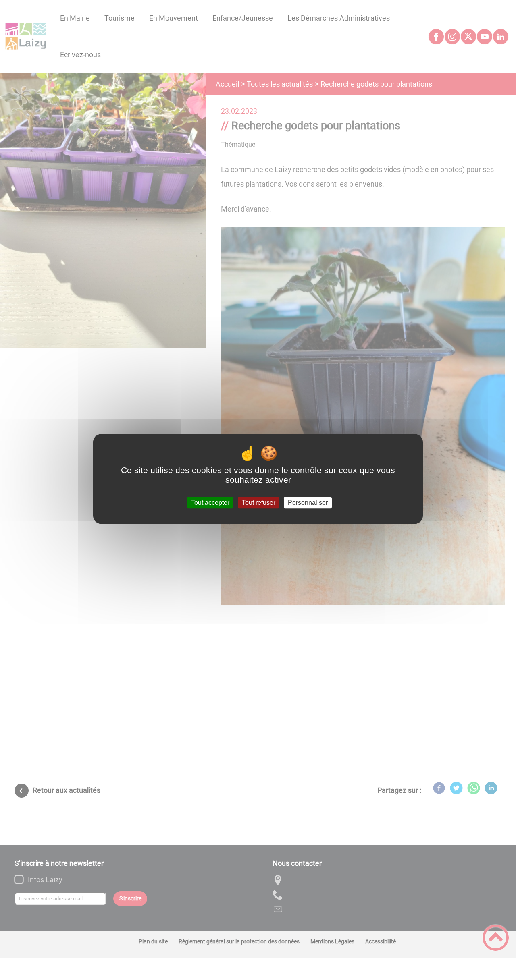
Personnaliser (308, 502)
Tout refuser (258, 502)
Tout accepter (210, 502)
